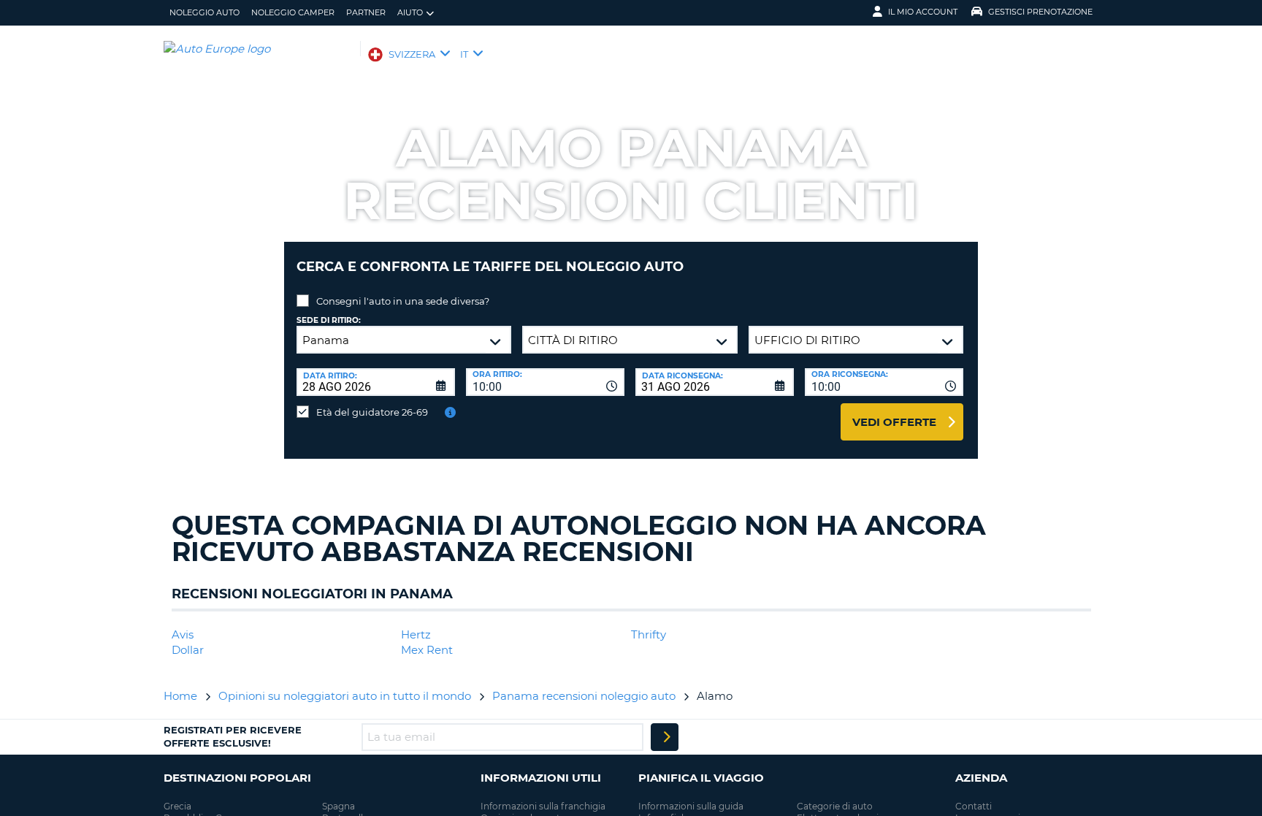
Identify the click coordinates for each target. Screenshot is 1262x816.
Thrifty (648, 634)
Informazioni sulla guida (690, 806)
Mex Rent (427, 650)
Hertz (416, 634)
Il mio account (922, 12)
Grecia (177, 806)
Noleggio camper (292, 12)
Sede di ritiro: (329, 320)
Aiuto (410, 12)
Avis (183, 634)
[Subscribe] (664, 737)
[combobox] (545, 382)
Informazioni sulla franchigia (543, 806)
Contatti (973, 806)
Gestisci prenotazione (1040, 12)
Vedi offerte (894, 422)
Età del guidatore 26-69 (372, 412)
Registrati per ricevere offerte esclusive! (233, 736)
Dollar (188, 650)
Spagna (338, 806)
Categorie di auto (835, 806)
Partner (366, 12)
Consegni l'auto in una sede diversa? (402, 301)
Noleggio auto (204, 12)
